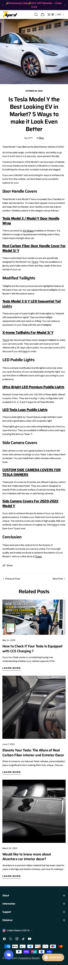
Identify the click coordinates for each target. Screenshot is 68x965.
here (25, 351)
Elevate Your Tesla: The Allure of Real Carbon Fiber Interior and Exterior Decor (33, 752)
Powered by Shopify (29, 958)
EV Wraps (28, 230)
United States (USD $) (18, 930)
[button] (58, 14)
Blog (41, 138)
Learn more (11, 668)
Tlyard (34, 262)
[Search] (36, 14)
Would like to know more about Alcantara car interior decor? (26, 856)
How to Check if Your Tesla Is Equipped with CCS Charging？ (32, 648)
